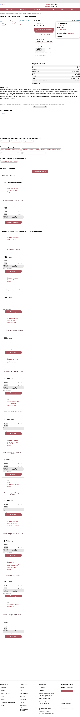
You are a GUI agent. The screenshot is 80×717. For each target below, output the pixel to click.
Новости (22, 696)
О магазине (42, 687)
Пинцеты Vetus (5, 141)
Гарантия (41, 690)
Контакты (23, 10)
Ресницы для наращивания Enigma (10, 149)
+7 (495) (51, 6)
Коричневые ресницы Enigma (9, 161)
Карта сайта (23, 705)
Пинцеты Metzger (16, 141)
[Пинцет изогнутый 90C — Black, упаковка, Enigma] (15, 25)
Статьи (22, 702)
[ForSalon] (10, 6)
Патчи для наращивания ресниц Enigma (34, 152)
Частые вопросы (24, 693)
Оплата (51, 10)
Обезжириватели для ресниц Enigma (11, 152)
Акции (73, 10)
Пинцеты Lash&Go (28, 141)
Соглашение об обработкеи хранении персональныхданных (8, 704)
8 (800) (52, 4)
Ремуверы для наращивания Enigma (50, 149)
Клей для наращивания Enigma (30, 149)
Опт (62, 10)
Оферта (3, 699)
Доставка (37, 10)
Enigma (77, 20)
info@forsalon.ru (69, 699)
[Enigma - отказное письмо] (9, 114)
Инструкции (23, 699)
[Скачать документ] (9, 117)
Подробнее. (71, 33)
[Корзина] (74, 5)
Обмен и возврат (5, 693)
